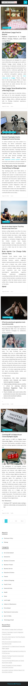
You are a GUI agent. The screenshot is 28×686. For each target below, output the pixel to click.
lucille (12, 404)
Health (5, 592)
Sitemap (6, 542)
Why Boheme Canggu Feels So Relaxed (11, 33)
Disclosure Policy (8, 538)
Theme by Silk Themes (14, 684)
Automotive (7, 556)
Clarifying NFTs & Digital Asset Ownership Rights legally (12, 435)
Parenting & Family (7, 317)
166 (16, 521)
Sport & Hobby (7, 616)
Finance (6, 576)
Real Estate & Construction (11, 612)
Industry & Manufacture (9, 132)
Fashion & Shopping (9, 580)
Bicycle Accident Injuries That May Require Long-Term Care (13, 227)
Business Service (8, 568)
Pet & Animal (7, 608)
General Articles (7, 429)
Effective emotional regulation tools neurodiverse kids (13, 323)
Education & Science (9, 572)
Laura (12, 106)
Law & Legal (6, 221)
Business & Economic (9, 560)
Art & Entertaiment (9, 552)
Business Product (8, 564)
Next (22, 521)
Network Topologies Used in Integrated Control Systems (11, 138)
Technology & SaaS (9, 620)
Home (5, 596)
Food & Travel (6, 27)
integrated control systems (12, 159)
